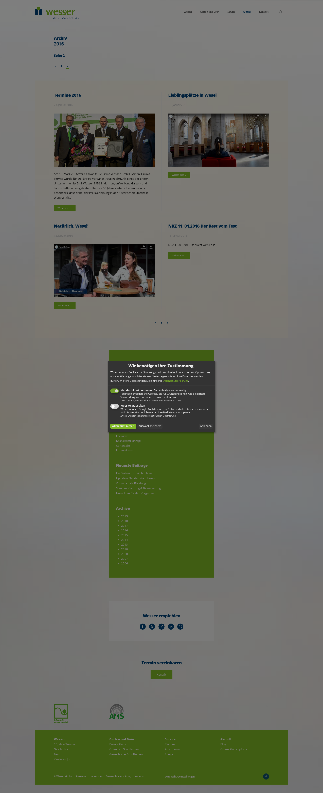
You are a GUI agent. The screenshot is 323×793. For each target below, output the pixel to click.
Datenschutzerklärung (175, 380)
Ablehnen (206, 426)
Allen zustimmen (123, 426)
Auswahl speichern (149, 426)
